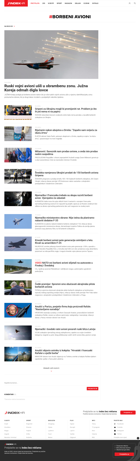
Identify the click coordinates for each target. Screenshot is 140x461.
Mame (50, 437)
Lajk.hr (72, 430)
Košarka (29, 437)
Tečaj (94, 424)
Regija (6, 430)
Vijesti (51, 3)
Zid (43, 3)
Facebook (120, 424)
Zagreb (6, 434)
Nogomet (29, 424)
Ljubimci (51, 430)
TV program (96, 427)
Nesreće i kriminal (10, 437)
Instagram (120, 430)
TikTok (119, 434)
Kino (93, 430)
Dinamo (28, 427)
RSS (93, 437)
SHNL (28, 434)
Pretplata (35, 3)
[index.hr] (16, 3)
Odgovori (73, 437)
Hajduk (28, 430)
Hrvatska (7, 427)
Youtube (120, 427)
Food (49, 434)
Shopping (51, 424)
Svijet (6, 424)
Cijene (86, 3)
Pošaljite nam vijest (120, 437)
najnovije (8, 26)
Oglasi (78, 3)
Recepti (72, 427)
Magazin (51, 420)
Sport (59, 3)
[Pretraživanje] (134, 3)
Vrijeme (94, 434)
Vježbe (72, 434)
